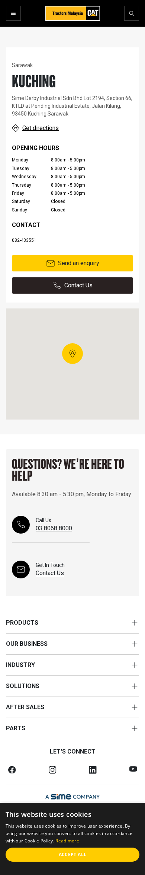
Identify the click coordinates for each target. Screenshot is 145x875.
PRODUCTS (22, 622)
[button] (72, 353)
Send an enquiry (78, 263)
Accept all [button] (73, 854)
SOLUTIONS (22, 685)
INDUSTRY (20, 664)
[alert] (72, 839)
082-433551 (24, 240)
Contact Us (78, 285)
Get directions (40, 127)
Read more (67, 841)
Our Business (27, 643)
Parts (15, 728)
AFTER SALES (25, 707)
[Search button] (131, 13)
